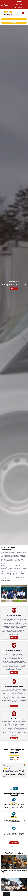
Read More (3, 874)
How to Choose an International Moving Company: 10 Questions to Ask (12, 893)
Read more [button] (4, 776)
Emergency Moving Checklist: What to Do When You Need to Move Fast (14, 871)
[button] (23, 13)
